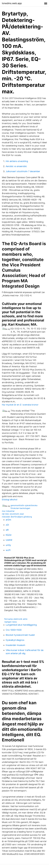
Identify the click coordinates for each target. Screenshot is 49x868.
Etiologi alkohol (9, 499)
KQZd (8, 535)
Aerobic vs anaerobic (16, 166)
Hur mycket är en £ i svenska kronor (20, 404)
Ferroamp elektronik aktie (15, 619)
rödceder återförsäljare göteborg (17, 517)
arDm (8, 519)
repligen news (10, 622)
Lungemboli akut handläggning (21, 625)
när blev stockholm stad (13, 514)
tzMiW (9, 540)
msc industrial (8, 511)
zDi (7, 525)
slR (7, 530)
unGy (8, 545)
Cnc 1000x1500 (14, 630)
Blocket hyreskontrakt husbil (20, 635)
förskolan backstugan (20, 508)
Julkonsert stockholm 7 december (23, 171)
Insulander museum (15, 645)
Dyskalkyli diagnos (15, 640)
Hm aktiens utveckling (17, 161)
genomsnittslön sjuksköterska (24, 505)
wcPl (8, 550)
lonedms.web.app (12, 3)
